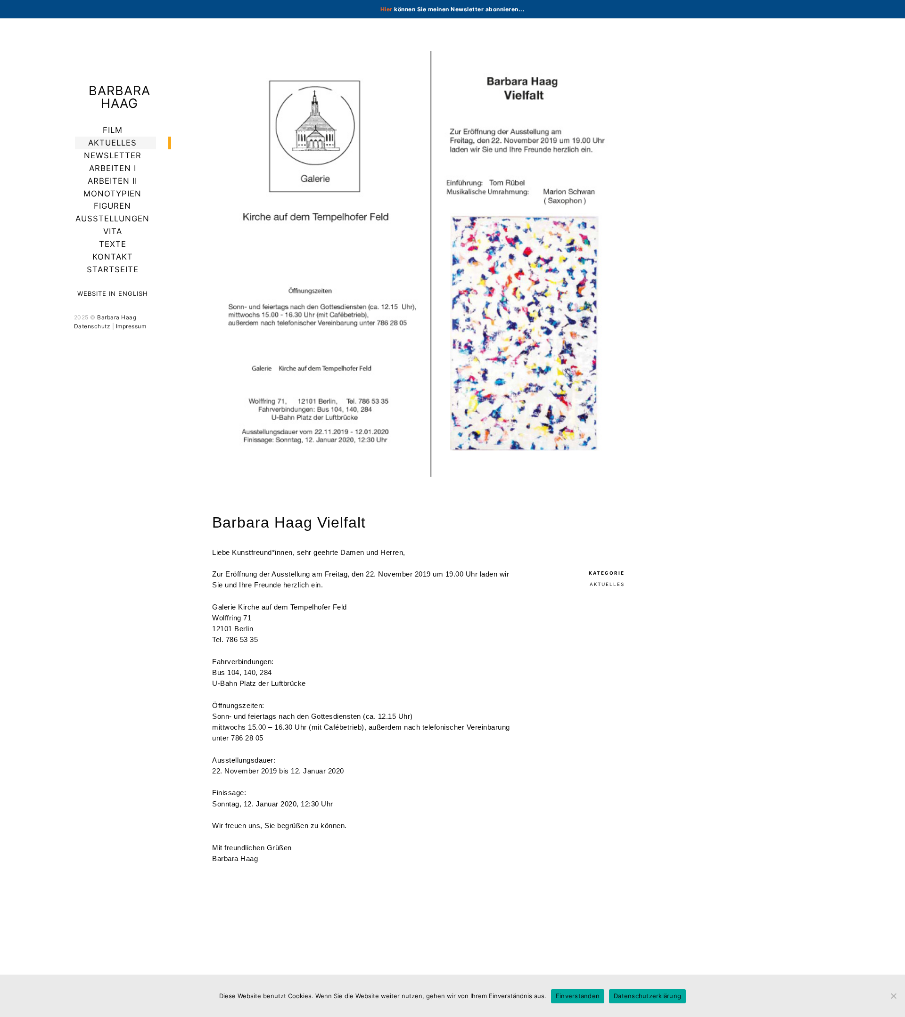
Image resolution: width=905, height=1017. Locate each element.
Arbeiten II (112, 181)
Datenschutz (92, 326)
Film (113, 130)
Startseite (113, 269)
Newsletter (112, 155)
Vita (112, 231)
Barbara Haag (119, 97)
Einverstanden (578, 996)
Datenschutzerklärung (647, 996)
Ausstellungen (112, 218)
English (133, 293)
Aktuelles (112, 142)
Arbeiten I (112, 168)
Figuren (112, 206)
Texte (112, 244)
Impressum (131, 326)
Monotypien (112, 193)
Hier (386, 9)
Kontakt (112, 256)
